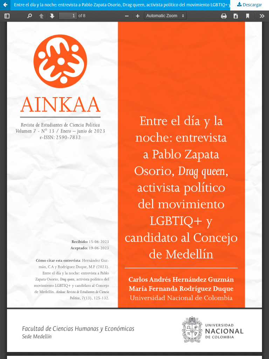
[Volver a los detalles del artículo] (5, 5)
